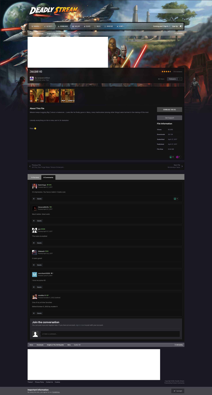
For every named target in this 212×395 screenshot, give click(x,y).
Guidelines (56, 392)
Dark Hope (42, 185)
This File (174, 11)
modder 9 (42, 295)
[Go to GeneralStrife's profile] (34, 208)
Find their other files (42, 80)
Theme (30, 382)
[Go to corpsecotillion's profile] (32, 78)
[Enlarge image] (35, 128)
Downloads (64, 26)
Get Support (169, 118)
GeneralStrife (43, 207)
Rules (98, 26)
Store (121, 26)
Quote (39, 199)
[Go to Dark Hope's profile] (34, 186)
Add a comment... (50, 334)
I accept (178, 391)
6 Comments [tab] (48, 177)
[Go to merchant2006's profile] (34, 274)
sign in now (80, 325)
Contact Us (49, 382)
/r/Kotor (109, 26)
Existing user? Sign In (161, 26)
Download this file (169, 109)
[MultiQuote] (34, 198)
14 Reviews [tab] (35, 177)
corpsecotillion (43, 78)
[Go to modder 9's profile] (34, 296)
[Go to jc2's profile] (34, 230)
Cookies (57, 382)
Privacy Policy (39, 382)
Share (161, 79)
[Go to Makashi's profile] (34, 252)
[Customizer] (181, 26)
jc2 (39, 229)
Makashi (41, 251)
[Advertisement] (68, 52)
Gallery (77, 26)
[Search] (182, 11)
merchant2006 (44, 273)
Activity (49, 26)
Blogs (88, 26)
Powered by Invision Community (174, 383)
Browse (36, 26)
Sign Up (175, 26)
